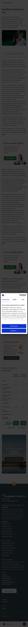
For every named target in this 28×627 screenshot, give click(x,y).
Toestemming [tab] (5, 299)
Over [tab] (23, 299)
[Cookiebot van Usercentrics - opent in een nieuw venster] (19, 295)
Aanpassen (13, 330)
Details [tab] (14, 299)
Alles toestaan (14, 326)
